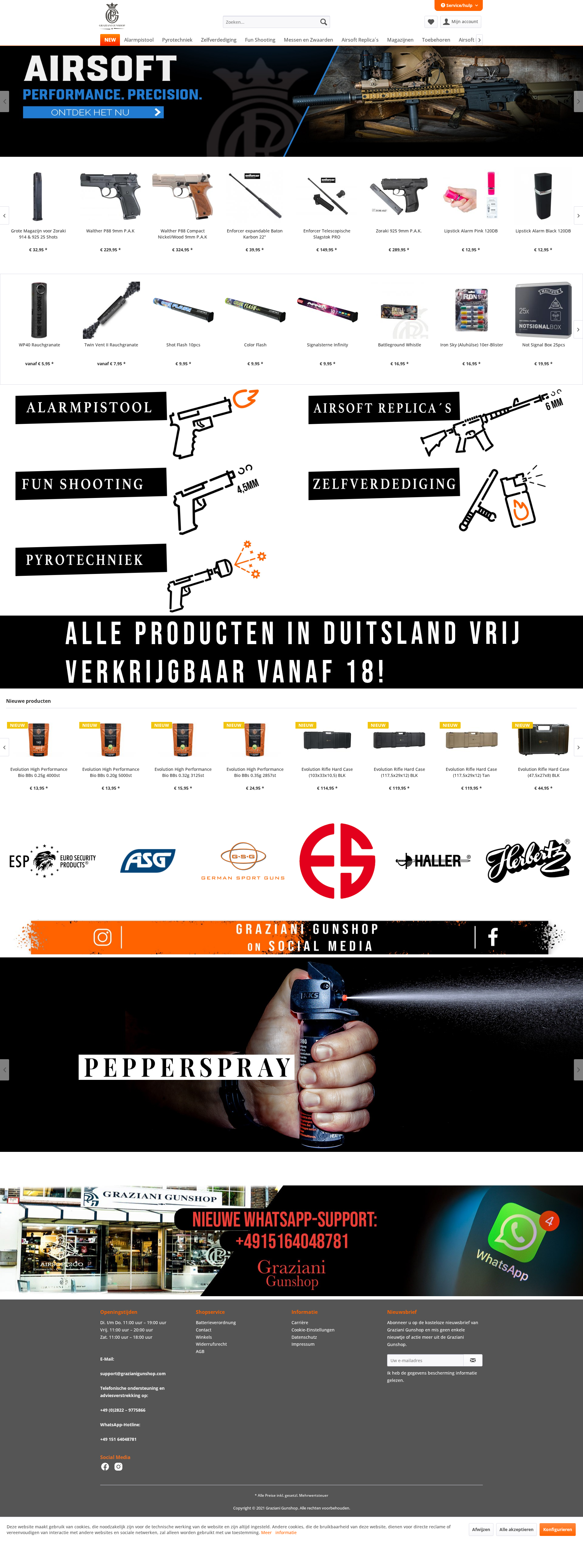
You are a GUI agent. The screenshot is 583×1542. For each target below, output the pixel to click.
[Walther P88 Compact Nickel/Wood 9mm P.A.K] (41, 196)
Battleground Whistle (399, 345)
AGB (200, 1351)
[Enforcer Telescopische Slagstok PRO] (186, 196)
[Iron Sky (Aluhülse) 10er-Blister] (471, 310)
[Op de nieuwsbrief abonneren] (472, 1360)
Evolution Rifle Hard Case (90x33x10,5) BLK (543, 772)
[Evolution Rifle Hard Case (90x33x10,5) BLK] (543, 739)
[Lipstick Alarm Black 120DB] (402, 196)
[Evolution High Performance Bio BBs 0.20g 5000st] (38, 739)
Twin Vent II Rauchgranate (111, 345)
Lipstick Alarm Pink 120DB (330, 231)
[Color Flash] (255, 310)
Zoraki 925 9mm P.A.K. (258, 231)
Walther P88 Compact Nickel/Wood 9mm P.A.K (41, 234)
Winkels (204, 1337)
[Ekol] (153, 861)
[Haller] (249, 861)
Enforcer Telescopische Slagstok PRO (186, 234)
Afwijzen (481, 1529)
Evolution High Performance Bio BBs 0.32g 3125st (110, 772)
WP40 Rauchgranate (39, 345)
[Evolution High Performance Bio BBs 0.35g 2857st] (183, 739)
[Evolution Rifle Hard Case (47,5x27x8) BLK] (471, 739)
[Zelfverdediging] (438, 500)
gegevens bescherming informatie (442, 1373)
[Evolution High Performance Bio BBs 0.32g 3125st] (110, 739)
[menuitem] (276, 22)
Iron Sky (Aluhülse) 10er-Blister (471, 345)
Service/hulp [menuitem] (459, 5)
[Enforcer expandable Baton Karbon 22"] (113, 196)
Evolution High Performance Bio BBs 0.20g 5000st (38, 772)
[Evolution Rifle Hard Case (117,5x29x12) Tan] (399, 739)
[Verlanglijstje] (431, 22)
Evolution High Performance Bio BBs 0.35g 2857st (182, 772)
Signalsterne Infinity (327, 345)
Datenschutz (304, 1337)
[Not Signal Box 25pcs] (543, 310)
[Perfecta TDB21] (474, 196)
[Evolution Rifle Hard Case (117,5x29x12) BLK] (327, 739)
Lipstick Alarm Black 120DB (402, 231)
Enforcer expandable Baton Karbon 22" (114, 234)
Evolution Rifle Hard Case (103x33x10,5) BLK (255, 772)
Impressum (303, 1344)
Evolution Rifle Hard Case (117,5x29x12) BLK (327, 772)
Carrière (300, 1322)
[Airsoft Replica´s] (438, 424)
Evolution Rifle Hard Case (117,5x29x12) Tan (399, 772)
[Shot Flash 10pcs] (183, 310)
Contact (203, 1330)
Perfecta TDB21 (474, 231)
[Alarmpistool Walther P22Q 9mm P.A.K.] (546, 196)
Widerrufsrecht (211, 1344)
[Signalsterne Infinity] (327, 310)
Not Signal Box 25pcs (543, 345)
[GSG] (58, 861)
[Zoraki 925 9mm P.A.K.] (258, 196)
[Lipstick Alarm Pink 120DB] (330, 196)
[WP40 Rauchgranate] (39, 310)
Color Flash (255, 345)
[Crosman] (534, 861)
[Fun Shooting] (145, 500)
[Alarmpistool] (145, 424)
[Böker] (439, 861)
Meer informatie (279, 1532)
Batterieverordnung (216, 1322)
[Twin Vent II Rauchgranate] (111, 310)
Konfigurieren (557, 1529)
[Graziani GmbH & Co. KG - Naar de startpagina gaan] (117, 23)
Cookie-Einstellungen (313, 1330)
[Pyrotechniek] (145, 576)
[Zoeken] (323, 22)
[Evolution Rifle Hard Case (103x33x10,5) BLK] (255, 739)
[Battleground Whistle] (399, 310)
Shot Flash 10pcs (183, 345)
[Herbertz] (344, 861)
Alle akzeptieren (516, 1529)
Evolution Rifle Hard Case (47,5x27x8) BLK (471, 772)
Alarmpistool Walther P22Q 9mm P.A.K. (546, 234)
